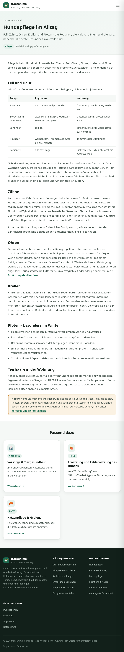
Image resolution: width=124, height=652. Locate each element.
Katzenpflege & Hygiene (24, 518)
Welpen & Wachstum (63, 587)
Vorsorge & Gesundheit (101, 593)
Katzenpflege (96, 576)
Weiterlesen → (15, 485)
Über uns (8, 615)
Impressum (9, 621)
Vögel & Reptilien (98, 587)
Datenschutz (9, 626)
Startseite (8, 20)
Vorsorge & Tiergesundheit (26, 462)
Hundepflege (96, 564)
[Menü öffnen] (118, 5)
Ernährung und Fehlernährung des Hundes (92, 464)
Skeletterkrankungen (63, 576)
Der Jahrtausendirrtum (64, 564)
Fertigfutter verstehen (63, 593)
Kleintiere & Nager (98, 581)
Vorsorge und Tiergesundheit (28, 410)
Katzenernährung (98, 570)
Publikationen (10, 609)
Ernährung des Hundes (22, 275)
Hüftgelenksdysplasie (63, 570)
